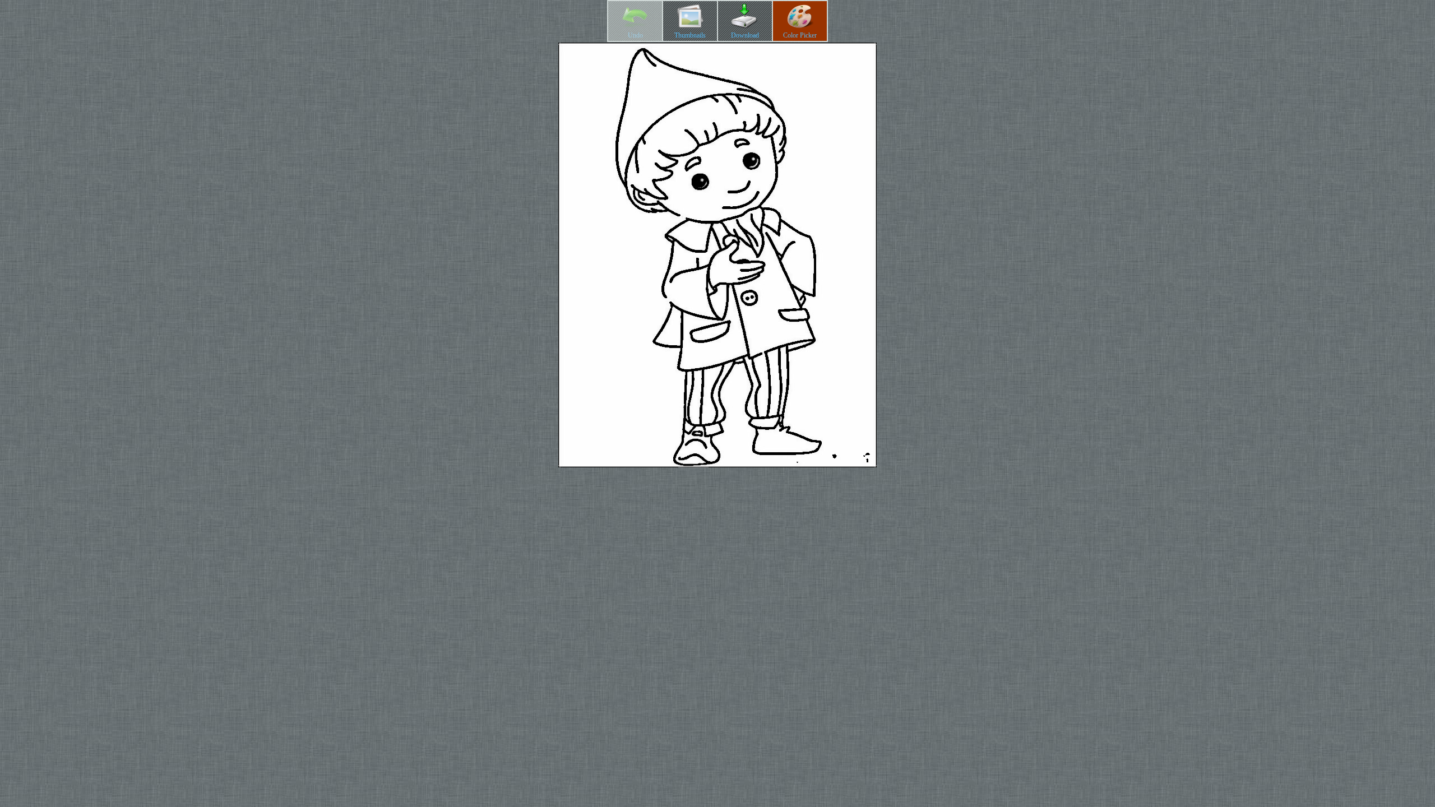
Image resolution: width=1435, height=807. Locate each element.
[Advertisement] (717, 548)
